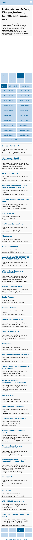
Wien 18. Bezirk (24, 125)
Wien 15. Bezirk (8, 120)
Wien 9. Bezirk (8, 105)
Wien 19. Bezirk (8, 130)
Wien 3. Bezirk (8, 91)
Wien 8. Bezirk (24, 101)
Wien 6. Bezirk (24, 96)
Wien (4, 2)
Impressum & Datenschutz (14, 539)
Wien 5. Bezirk (8, 96)
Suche (25, 539)
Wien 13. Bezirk (8, 115)
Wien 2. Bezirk (26, 86)
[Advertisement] (16, 54)
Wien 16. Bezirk (24, 120)
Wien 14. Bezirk (24, 115)
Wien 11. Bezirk (8, 110)
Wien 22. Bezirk (25, 135)
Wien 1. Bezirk (13, 86)
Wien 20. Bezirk (25, 130)
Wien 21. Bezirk (8, 135)
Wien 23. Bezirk (16, 140)
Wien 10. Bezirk (24, 105)
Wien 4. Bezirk (24, 91)
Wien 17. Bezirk (8, 125)
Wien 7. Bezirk (8, 101)
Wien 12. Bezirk (24, 110)
